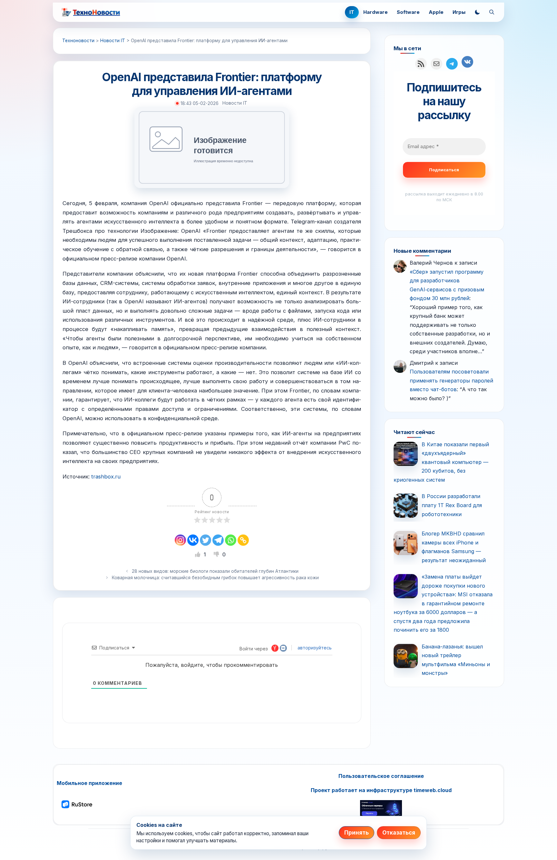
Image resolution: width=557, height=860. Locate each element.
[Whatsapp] (230, 540)
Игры (459, 12)
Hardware (375, 12)
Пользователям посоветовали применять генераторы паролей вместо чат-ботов (451, 380)
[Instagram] (180, 540)
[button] (477, 12)
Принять (356, 832)
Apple (436, 12)
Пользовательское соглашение (381, 776)
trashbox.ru (106, 476)
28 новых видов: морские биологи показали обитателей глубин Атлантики (215, 571)
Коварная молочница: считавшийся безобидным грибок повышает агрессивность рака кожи (215, 577)
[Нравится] (198, 554)
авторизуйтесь (314, 647)
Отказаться (398, 832)
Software (408, 12)
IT (351, 12)
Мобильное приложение (89, 783)
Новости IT (234, 103)
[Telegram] (218, 540)
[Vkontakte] (193, 540)
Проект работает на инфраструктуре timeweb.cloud (381, 790)
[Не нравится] (217, 554)
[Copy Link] (243, 540)
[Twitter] (205, 540)
